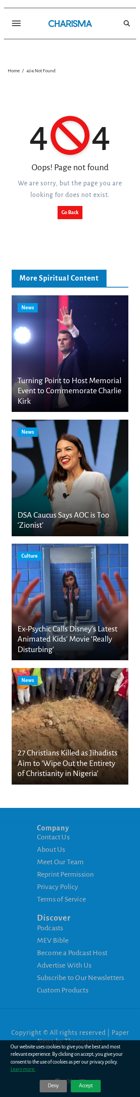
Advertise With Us (64, 965)
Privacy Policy (58, 887)
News (27, 307)
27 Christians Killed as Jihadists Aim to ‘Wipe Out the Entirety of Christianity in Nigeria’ (67, 763)
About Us (51, 849)
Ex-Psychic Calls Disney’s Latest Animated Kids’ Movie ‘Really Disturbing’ (67, 639)
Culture (29, 556)
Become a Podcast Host (72, 952)
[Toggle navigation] (16, 23)
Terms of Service (61, 899)
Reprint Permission (65, 874)
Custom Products (62, 990)
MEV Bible (53, 940)
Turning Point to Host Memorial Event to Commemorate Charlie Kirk (69, 390)
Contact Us (53, 837)
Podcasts (50, 927)
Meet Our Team (60, 862)
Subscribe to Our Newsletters (80, 977)
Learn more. (22, 1069)
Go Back (70, 212)
